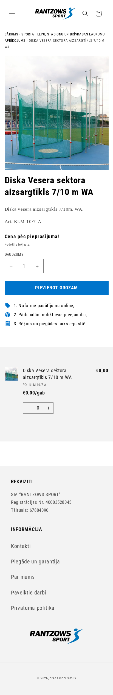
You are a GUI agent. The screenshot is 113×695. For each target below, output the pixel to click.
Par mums (23, 577)
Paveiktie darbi (28, 593)
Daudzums (14, 254)
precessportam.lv (63, 678)
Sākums (11, 34)
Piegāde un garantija (35, 561)
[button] (12, 13)
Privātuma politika (33, 608)
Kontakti (21, 546)
